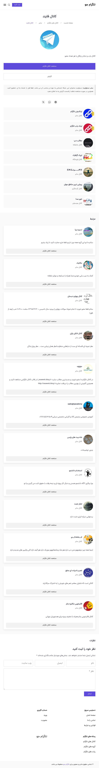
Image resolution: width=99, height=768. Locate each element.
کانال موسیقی (77, 203)
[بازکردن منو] (5, 5)
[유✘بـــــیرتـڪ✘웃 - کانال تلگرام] (88, 172)
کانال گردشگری (77, 189)
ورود (45, 715)
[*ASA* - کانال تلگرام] (88, 369)
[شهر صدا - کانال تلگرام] (88, 201)
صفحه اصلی (90, 715)
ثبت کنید (17, 4)
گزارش (49, 76)
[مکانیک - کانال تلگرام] (88, 265)
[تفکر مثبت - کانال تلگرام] (88, 506)
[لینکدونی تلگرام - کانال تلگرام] (88, 113)
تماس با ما (91, 720)
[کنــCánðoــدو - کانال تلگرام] (88, 539)
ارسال (90, 694)
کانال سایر (78, 116)
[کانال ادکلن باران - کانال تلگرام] (88, 335)
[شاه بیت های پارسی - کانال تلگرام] (88, 439)
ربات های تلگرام (89, 751)
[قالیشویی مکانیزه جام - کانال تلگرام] (88, 606)
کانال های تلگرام (89, 741)
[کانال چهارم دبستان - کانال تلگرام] (88, 298)
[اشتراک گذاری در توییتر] (43, 102)
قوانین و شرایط (89, 725)
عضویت (44, 720)
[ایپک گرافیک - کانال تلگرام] (88, 157)
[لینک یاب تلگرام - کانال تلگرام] (88, 128)
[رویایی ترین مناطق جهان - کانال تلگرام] (88, 186)
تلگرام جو (41, 737)
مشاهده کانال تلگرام (49, 66)
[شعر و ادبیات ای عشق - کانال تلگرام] (88, 572)
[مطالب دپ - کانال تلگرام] (88, 143)
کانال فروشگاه (77, 159)
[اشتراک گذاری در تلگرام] (55, 102)
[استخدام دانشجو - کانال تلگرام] (88, 472)
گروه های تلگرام (89, 746)
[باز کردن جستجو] (9, 5)
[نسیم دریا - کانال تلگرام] (88, 232)
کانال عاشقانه (77, 145)
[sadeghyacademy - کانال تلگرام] (88, 406)
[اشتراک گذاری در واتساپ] (49, 102)
